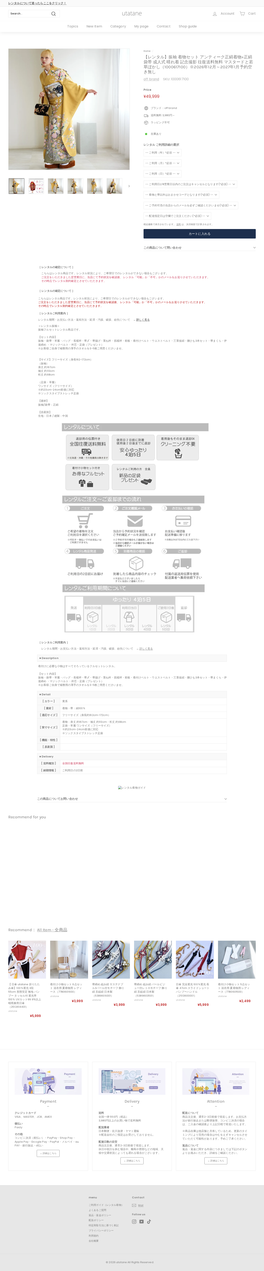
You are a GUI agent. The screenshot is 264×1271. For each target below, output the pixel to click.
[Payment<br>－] (48, 1081)
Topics (72, 26)
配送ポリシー (96, 1220)
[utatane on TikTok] (149, 1221)
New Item (94, 26)
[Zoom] (69, 109)
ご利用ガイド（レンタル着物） (106, 1205)
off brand (151, 79)
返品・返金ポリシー (100, 1215)
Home (147, 51)
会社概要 (94, 1241)
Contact (164, 26)
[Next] (127, 186)
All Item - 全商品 (52, 929)
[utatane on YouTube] (141, 1221)
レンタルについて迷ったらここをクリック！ (37, 3)
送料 (178, 224)
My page (141, 26)
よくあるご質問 (97, 1210)
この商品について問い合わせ (163, 248)
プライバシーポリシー (101, 1230)
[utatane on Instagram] (134, 1221)
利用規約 (94, 1235)
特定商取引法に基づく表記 (104, 1225)
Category (118, 26)
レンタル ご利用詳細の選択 (161, 145)
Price (147, 90)
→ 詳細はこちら (48, 1153)
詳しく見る (143, 320)
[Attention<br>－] (215, 1081)
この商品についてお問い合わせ (57, 799)
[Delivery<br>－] (132, 1081)
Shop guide (188, 26)
